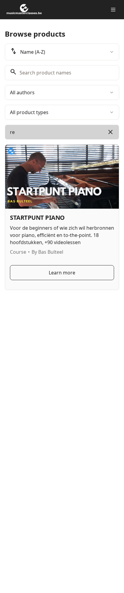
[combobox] (62, 52)
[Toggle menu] (113, 10)
